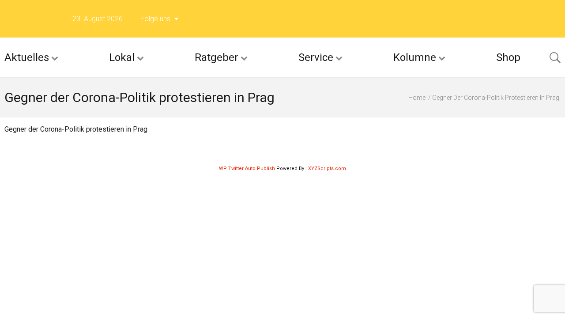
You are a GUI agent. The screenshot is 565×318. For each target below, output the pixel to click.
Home (417, 97)
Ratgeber (216, 57)
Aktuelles (26, 57)
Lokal (122, 57)
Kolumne (414, 57)
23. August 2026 (97, 19)
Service (315, 57)
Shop (508, 57)
